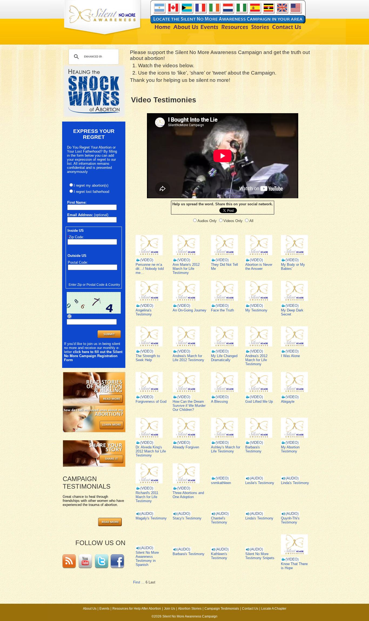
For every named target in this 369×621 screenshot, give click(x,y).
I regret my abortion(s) (91, 185)
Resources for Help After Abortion (136, 608)
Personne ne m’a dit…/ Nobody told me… (150, 269)
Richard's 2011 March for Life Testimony (147, 497)
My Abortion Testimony (290, 449)
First (136, 582)
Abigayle (287, 402)
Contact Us (250, 608)
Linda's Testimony (295, 483)
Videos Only (233, 221)
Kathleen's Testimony (219, 556)
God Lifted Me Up (259, 402)
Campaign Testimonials (221, 608)
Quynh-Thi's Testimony (290, 520)
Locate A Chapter (273, 608)
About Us (89, 608)
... (143, 582)
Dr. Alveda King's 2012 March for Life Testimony (151, 451)
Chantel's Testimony (219, 520)
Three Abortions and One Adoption (188, 495)
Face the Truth (222, 310)
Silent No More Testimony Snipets (259, 556)
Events (104, 608)
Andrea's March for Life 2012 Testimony (188, 358)
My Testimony (256, 310)
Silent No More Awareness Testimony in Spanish (147, 558)
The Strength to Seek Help (148, 358)
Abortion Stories (190, 608)
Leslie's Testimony (259, 483)
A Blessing (219, 402)
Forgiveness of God (151, 402)
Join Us (169, 608)
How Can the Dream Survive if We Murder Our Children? (189, 406)
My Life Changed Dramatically (224, 358)
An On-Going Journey (189, 310)
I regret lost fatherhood (91, 192)
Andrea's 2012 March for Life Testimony (256, 360)
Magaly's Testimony (151, 518)
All (251, 221)
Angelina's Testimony (144, 312)
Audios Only (207, 221)
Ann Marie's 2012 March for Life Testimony (186, 269)
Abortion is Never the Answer (258, 267)
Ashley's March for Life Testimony (225, 449)
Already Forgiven (186, 447)
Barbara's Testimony (253, 449)
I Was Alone (290, 356)
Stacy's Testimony (187, 518)
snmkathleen (221, 483)
